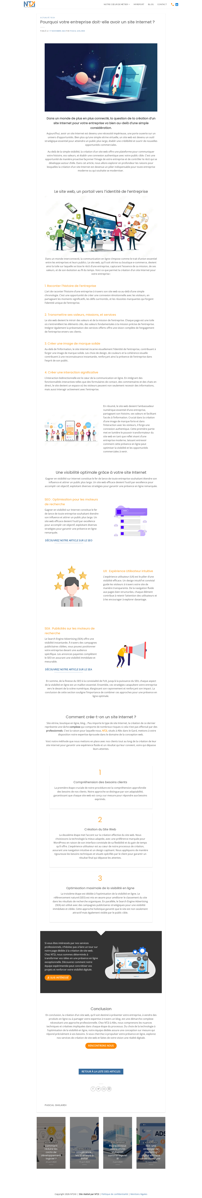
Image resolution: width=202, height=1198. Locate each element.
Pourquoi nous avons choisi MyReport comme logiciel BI (117, 1152)
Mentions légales (138, 1194)
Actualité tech (47, 17)
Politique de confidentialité (114, 1194)
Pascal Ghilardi (77, 31)
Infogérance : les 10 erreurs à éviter (84, 1155)
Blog (150, 4)
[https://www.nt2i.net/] (30, 4)
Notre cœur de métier (116, 4)
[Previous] (40, 1145)
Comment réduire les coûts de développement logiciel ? (51, 1152)
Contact (162, 4)
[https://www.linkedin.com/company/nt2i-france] (177, 4)
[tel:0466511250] (172, 4)
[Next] (161, 1145)
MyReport (139, 4)
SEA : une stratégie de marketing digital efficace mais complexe (151, 1152)
